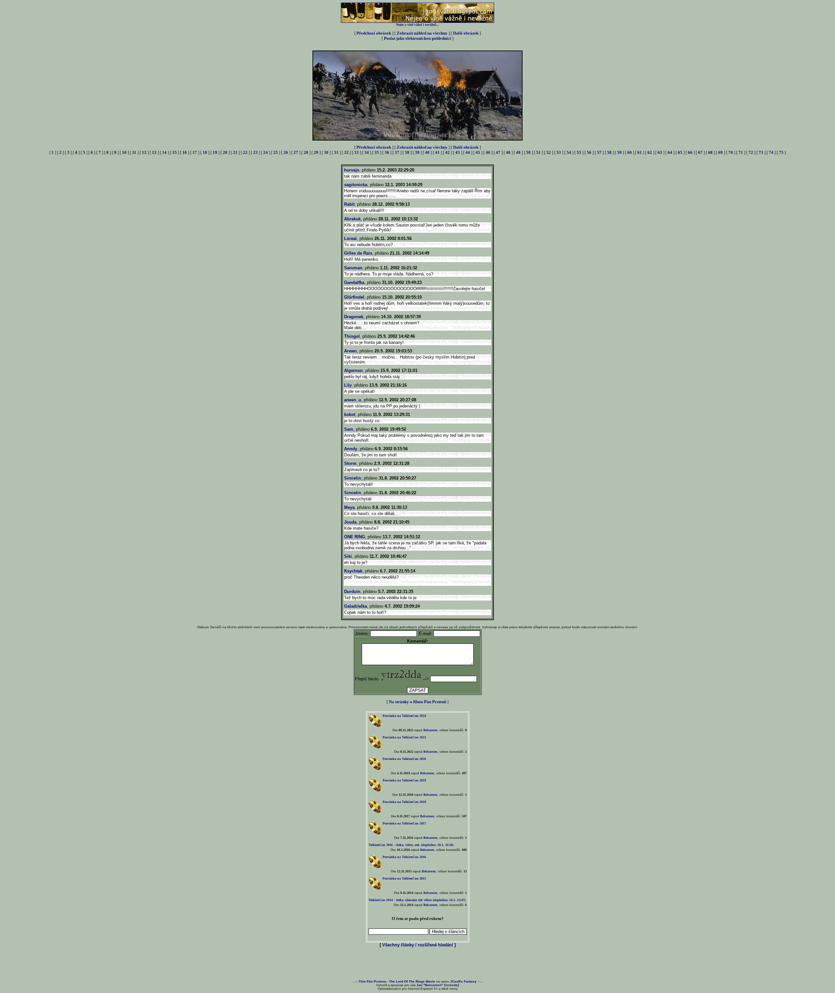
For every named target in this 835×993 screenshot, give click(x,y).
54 (569, 152)
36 (387, 152)
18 (205, 152)
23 (255, 152)
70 (730, 152)
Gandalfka (354, 282)
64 (670, 152)
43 (457, 152)
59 (619, 152)
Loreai (350, 238)
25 (275, 152)
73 (761, 152)
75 (781, 152)
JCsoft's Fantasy (463, 981)
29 (316, 152)
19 (215, 152)
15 (174, 152)
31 (336, 152)
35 (376, 152)
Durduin (352, 591)
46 (488, 152)
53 (558, 152)
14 (164, 152)
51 (538, 152)
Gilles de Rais (358, 253)
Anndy (350, 448)
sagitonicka (355, 184)
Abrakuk (352, 218)
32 (346, 152)
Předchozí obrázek (374, 33)
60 (629, 152)
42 (447, 152)
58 (609, 152)
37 (397, 152)
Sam (348, 429)
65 (680, 152)
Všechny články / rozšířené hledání (417, 944)
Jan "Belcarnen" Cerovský (438, 985)
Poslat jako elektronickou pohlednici (417, 38)
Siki (348, 556)
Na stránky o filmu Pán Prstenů (417, 701)
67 (700, 152)
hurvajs (351, 170)
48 (508, 152)
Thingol (352, 336)
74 (771, 152)
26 (285, 152)
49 (518, 152)
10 (124, 152)
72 (751, 152)
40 (427, 152)
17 (194, 152)
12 (144, 152)
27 (296, 152)
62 (649, 152)
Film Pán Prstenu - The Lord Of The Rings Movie (397, 981)
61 (639, 152)
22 (245, 152)
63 (660, 152)
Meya (349, 507)
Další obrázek (465, 33)
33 (356, 152)
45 (478, 152)
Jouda (350, 522)
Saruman (353, 267)
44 (467, 152)
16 (184, 152)
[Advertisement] (417, 964)
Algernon (353, 370)
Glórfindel (354, 297)
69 (720, 152)
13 (154, 152)
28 (306, 152)
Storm (350, 463)
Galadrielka (355, 606)
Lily (348, 385)
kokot (349, 414)
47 (498, 152)
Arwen (350, 350)
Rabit (349, 204)
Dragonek (353, 316)
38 (407, 152)
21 (235, 152)
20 (225, 152)
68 (710, 152)
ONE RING (354, 536)
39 (417, 152)
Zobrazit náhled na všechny (422, 33)
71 (740, 152)
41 (437, 152)
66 (690, 152)
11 (134, 152)
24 (265, 152)
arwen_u (352, 399)
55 (579, 152)
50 (528, 152)
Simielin (352, 478)
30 (326, 152)
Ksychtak (353, 571)
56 (589, 152)
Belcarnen (430, 730)
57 (599, 152)
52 (548, 152)
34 (366, 152)
